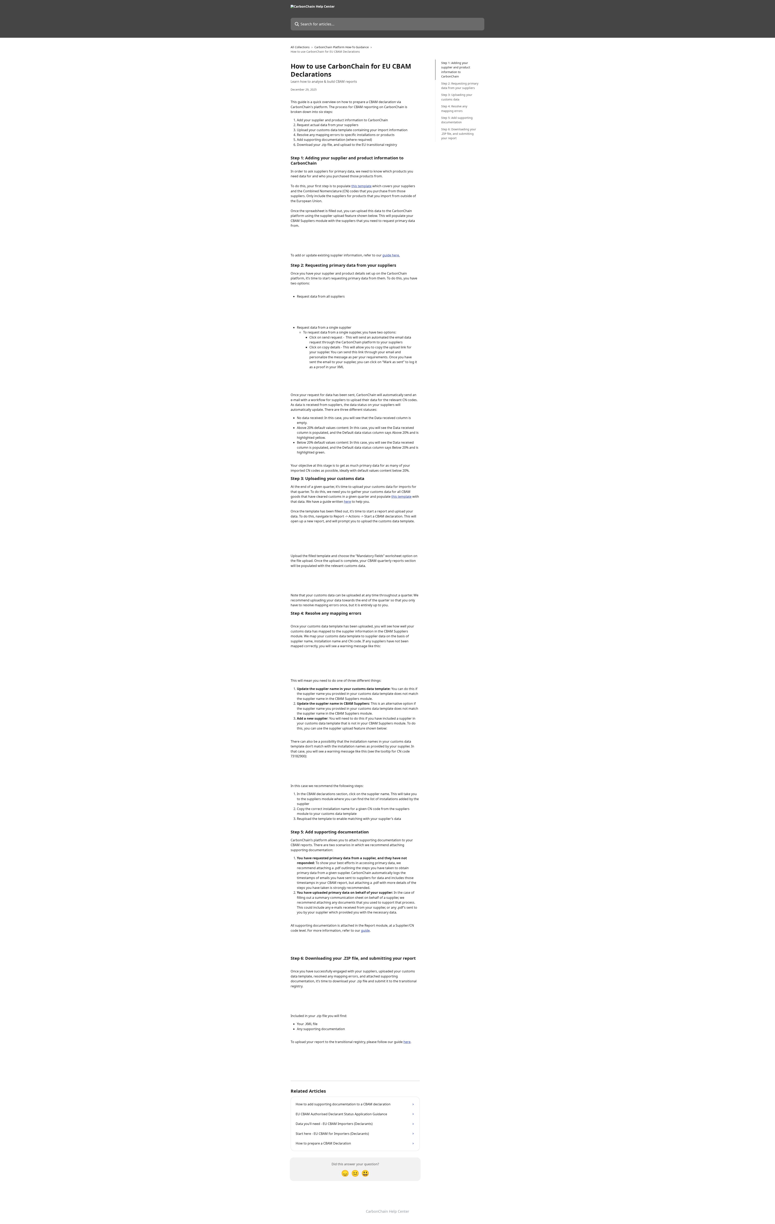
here (347, 501)
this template (361, 186)
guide (365, 930)
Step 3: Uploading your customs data (456, 97)
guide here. (391, 255)
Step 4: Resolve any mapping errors (454, 108)
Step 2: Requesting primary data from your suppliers (459, 85)
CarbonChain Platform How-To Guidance (341, 47)
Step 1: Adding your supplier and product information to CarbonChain (455, 69)
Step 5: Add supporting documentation (457, 120)
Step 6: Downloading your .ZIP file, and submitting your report (458, 133)
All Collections (300, 47)
